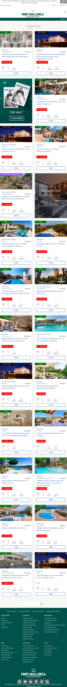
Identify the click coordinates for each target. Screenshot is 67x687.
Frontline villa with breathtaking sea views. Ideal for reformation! (50, 529)
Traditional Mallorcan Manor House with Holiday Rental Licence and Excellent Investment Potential (49, 483)
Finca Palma (47, 655)
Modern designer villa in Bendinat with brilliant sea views (14, 482)
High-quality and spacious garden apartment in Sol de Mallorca (47, 387)
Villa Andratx (4, 646)
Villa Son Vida (4, 659)
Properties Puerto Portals (29, 625)
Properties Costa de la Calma (30, 632)
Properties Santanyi (28, 634)
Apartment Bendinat (28, 650)
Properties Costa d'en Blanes (30, 620)
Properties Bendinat (28, 629)
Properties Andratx (28, 618)
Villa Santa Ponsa (5, 655)
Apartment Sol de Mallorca (30, 657)
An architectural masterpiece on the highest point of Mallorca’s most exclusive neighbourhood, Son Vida (50, 56)
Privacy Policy (4, 627)
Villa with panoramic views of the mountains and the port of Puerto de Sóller (15, 292)
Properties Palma (27, 636)
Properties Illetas (27, 627)
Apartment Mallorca (49, 627)
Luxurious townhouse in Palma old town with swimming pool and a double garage (15, 55)
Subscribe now (51, 204)
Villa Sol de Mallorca (6, 657)
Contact (3, 618)
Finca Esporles (48, 650)
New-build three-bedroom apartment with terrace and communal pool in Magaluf (16, 434)
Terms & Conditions (6, 623)
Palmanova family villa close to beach (14, 528)
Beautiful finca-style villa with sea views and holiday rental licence (50, 103)
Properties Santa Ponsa (29, 623)
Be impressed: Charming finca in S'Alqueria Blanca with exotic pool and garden (16, 197)
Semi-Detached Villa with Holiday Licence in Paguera (50, 434)
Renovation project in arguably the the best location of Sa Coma (16, 150)
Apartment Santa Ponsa (29, 655)
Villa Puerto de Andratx (7, 648)
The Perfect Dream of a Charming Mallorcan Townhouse (47, 150)
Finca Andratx (48, 646)
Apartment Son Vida (28, 659)
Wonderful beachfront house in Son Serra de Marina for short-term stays (15, 576)
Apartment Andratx (28, 646)
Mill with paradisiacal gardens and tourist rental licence (49, 292)
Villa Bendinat (5, 650)
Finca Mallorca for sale (50, 620)
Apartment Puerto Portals (30, 652)
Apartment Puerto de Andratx (31, 648)
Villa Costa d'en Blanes (7, 652)
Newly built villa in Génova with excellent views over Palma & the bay (49, 576)
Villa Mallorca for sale (50, 618)
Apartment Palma (27, 662)
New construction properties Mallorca (54, 625)
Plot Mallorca (47, 623)
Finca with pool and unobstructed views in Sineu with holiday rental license (50, 340)
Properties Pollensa (28, 639)
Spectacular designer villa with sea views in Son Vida (50, 245)
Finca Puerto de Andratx (50, 648)
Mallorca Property (12, 611)
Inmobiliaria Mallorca (38, 611)
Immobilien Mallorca (24, 611)
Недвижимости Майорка (53, 611)
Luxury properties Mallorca (51, 629)
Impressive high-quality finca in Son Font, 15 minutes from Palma (16, 387)
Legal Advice (4, 620)
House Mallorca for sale (50, 632)
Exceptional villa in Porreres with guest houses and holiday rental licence (14, 245)
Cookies (3, 625)
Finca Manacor (48, 652)
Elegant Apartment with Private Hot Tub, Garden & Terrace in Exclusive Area (15, 340)
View (16, 73)
